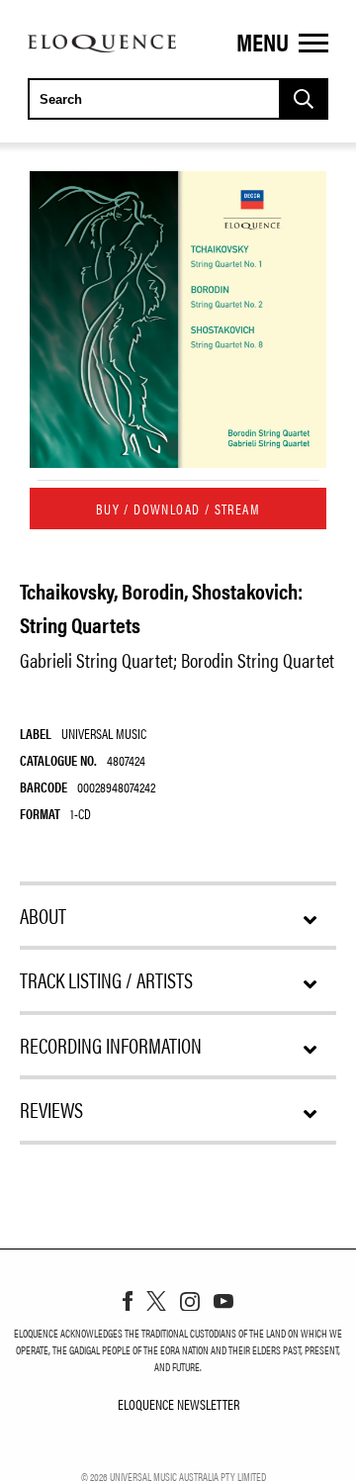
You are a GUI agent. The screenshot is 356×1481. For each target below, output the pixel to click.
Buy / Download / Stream (178, 508)
